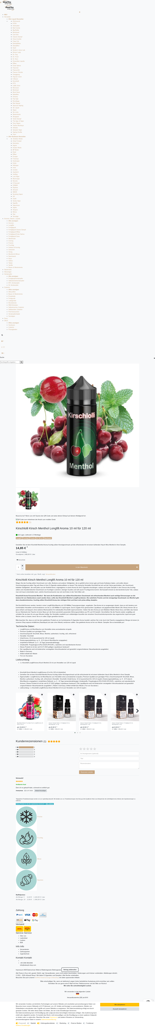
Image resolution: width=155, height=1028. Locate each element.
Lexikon (22, 940)
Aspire (15, 145)
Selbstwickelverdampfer (16, 280)
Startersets (7, 269)
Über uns (23, 936)
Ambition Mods (18, 139)
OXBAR (15, 185)
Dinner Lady (17, 52)
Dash (14, 48)
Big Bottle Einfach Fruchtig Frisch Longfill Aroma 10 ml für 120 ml (30, 723)
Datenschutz (31, 970)
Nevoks (15, 181)
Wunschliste (21, 560)
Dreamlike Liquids (19, 61)
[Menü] (151, 1000)
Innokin (15, 170)
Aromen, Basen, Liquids (12, 218)
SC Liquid (16, 108)
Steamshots (17, 114)
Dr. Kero (15, 59)
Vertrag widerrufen (70, 969)
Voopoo (15, 210)
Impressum (19, 970)
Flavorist (15, 68)
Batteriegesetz (47, 970)
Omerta (15, 96)
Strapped (16, 116)
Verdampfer (8, 274)
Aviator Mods (17, 147)
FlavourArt (16, 70)
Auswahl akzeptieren (120, 1009)
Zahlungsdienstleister (48, 1023)
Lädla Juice (16, 85)
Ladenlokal (23, 938)
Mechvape (16, 178)
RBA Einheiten (13, 305)
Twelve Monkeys (18, 125)
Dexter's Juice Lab (19, 50)
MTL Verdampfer (14, 283)
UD (14, 196)
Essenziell (22, 1023)
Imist (14, 167)
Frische (10, 243)
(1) (30, 522)
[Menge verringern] (22, 568)
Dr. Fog (15, 54)
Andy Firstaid (17, 141)
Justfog (15, 174)
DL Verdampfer (13, 285)
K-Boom (15, 79)
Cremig (10, 241)
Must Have (16, 92)
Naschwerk (12, 256)
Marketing (63, 1023)
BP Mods (16, 150)
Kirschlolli (16, 81)
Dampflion (16, 45)
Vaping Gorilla (17, 132)
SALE (6, 320)
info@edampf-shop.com (28, 965)
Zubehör (7, 287)
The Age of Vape (18, 121)
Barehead (16, 32)
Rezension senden (87, 772)
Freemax (16, 159)
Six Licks (15, 112)
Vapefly (15, 203)
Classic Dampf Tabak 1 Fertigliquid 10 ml (59, 723)
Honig (10, 252)
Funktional (89, 1023)
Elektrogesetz (56, 970)
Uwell (14, 198)
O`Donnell (16, 183)
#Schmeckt (16, 21)
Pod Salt (15, 99)
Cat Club (15, 34)
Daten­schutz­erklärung (48, 1019)
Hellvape (15, 165)
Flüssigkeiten (12, 329)
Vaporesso (16, 205)
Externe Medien (76, 1023)
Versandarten (24, 949)
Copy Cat (16, 41)
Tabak (10, 263)
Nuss (10, 258)
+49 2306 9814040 (26, 963)
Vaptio (15, 207)
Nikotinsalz (12, 238)
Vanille (10, 265)
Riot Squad (16, 103)
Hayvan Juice (17, 77)
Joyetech (16, 172)
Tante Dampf (17, 119)
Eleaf (14, 152)
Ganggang (16, 74)
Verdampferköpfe (14, 314)
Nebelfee (16, 94)
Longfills (11, 225)
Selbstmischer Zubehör (16, 307)
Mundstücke (12, 303)
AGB (25, 970)
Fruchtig (11, 245)
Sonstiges (11, 316)
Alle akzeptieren (119, 1004)
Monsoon (16, 88)
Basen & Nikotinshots (15, 267)
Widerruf (39, 970)
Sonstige (15, 216)
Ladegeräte (12, 300)
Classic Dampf (17, 37)
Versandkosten (50, 574)
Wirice (15, 212)
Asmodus (16, 143)
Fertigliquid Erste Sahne (16, 234)
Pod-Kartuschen (13, 312)
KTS (14, 83)
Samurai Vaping (18, 105)
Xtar (14, 214)
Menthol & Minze (14, 254)
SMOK (15, 192)
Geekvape (16, 161)
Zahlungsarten (25, 951)
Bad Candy (16, 28)
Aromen (11, 223)
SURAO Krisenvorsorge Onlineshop (47, 977)
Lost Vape (16, 176)
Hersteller (7, 17)
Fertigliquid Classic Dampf (17, 229)
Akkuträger (7, 272)
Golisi (14, 163)
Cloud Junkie (17, 39)
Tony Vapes (16, 123)
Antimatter (16, 26)
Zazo (14, 134)
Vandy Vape (17, 201)
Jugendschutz (24, 954)
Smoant (15, 190)
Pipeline (15, 187)
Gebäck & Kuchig (14, 247)
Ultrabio (15, 127)
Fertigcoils (11, 298)
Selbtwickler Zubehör (15, 309)
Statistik (33, 1023)
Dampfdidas (17, 43)
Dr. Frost (15, 57)
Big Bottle (16, 30)
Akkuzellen (12, 292)
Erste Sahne (17, 65)
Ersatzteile (11, 296)
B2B (21, 942)
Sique (14, 110)
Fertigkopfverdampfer (15, 278)
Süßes (10, 261)
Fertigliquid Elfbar (14, 232)
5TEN (14, 23)
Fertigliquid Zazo (14, 236)
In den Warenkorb (82, 567)
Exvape (15, 156)
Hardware (11, 325)
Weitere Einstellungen (23, 1025)
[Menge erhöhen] (22, 565)
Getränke (11, 249)
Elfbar (15, 63)
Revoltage (16, 101)
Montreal (16, 90)
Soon (6, 318)
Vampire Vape (17, 130)
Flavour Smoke (18, 72)
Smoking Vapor (18, 194)
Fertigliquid (12, 227)
